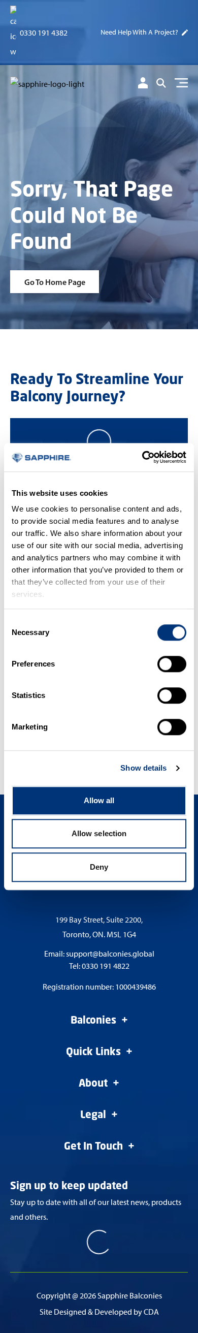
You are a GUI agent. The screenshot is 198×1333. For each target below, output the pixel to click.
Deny (99, 867)
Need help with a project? (139, 32)
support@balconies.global (110, 954)
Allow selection (99, 833)
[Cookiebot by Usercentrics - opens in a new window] (142, 457)
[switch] (171, 664)
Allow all (99, 800)
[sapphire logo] (53, 84)
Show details (143, 768)
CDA (151, 1312)
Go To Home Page (54, 282)
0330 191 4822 (105, 966)
